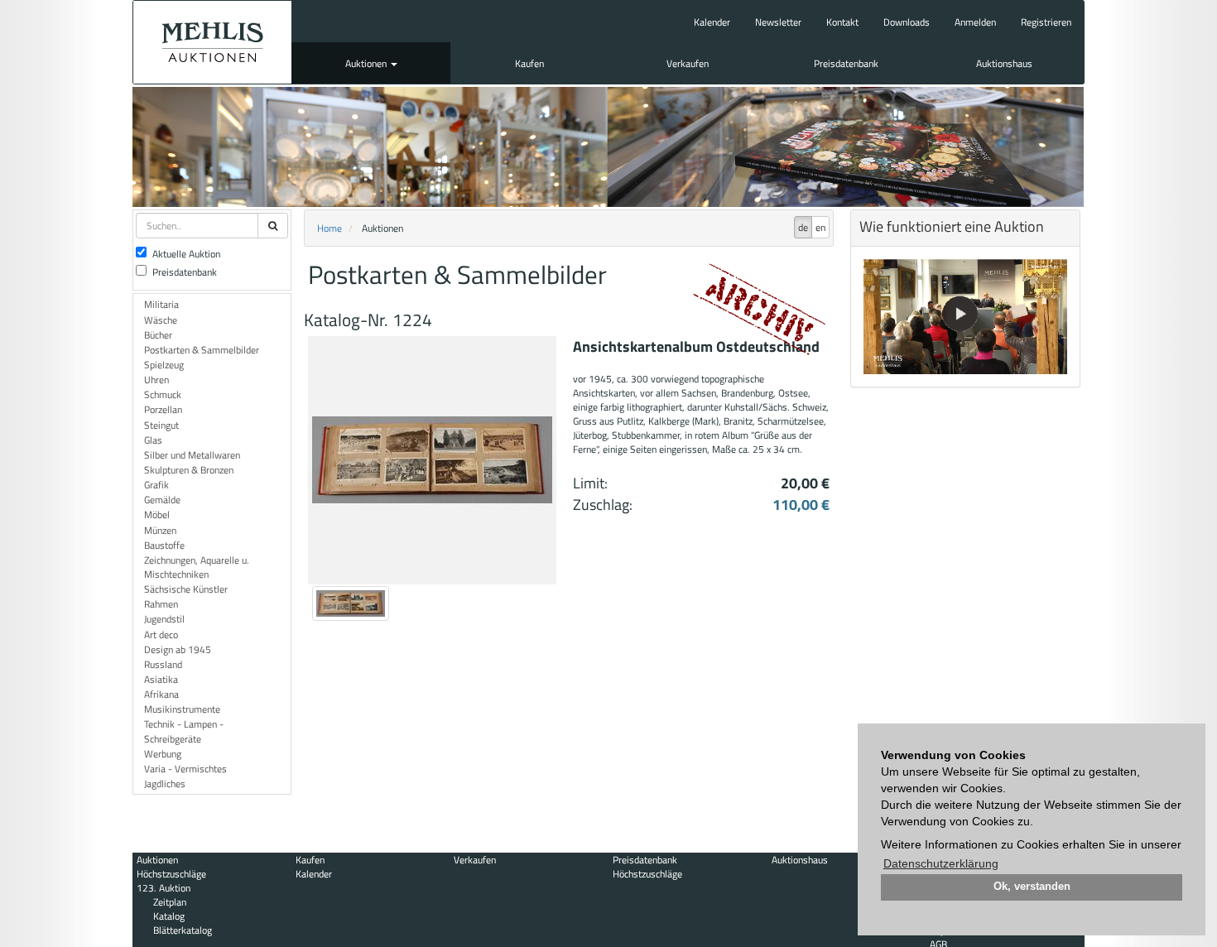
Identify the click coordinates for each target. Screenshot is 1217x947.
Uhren (156, 379)
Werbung (162, 754)
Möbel (157, 514)
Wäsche (160, 320)
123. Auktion (163, 888)
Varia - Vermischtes (185, 768)
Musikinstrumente (182, 709)
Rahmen (161, 604)
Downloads (906, 22)
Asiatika (161, 679)
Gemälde (162, 499)
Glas (153, 440)
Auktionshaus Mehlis (212, 42)
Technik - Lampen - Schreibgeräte (184, 731)
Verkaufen (687, 63)
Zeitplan (169, 902)
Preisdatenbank (846, 63)
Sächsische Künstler (186, 589)
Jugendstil (164, 619)
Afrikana (161, 694)
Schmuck (162, 394)
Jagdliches (164, 783)
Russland (163, 664)
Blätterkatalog (182, 930)
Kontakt (842, 22)
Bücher (158, 335)
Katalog (169, 916)
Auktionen (367, 63)
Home (329, 228)
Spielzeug (164, 365)
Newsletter (778, 22)
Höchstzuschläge (171, 874)
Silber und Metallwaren (192, 455)
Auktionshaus (1004, 63)
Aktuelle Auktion (186, 254)
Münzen (160, 530)
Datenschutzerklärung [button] (940, 863)
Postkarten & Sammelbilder (201, 350)
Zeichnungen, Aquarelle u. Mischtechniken (196, 567)
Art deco (161, 634)
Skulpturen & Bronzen (188, 470)
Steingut (161, 425)
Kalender (712, 22)
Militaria (161, 304)
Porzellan (163, 409)
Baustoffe (164, 545)
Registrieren (1046, 22)
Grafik (156, 485)
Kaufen (529, 63)
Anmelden (975, 22)
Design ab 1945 (177, 649)
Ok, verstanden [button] (1031, 886)
